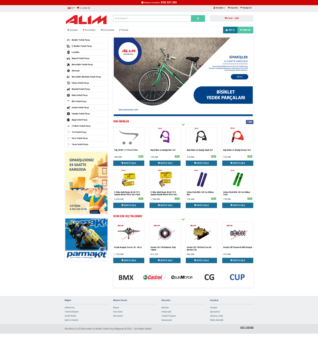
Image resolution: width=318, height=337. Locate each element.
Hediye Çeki (166, 312)
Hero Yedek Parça (80, 138)
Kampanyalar (166, 320)
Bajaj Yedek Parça (79, 120)
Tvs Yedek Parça (79, 132)
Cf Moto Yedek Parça (81, 126)
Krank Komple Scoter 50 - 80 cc (128, 247)
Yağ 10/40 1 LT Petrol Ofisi (126, 150)
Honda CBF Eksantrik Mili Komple (237, 247)
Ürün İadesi (118, 312)
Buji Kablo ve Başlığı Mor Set (163, 150)
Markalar (165, 307)
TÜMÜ (249, 122)
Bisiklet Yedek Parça (81, 40)
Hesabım (213, 307)
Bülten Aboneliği (216, 320)
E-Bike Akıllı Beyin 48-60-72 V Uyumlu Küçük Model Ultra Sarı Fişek (164, 194)
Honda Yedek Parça (80, 107)
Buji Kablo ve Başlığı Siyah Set (200, 150)
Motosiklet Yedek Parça (82, 64)
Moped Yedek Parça (80, 58)
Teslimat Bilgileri (72, 312)
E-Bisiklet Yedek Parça (82, 46)
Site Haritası (118, 316)
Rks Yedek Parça (79, 101)
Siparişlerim (215, 312)
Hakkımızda (70, 307)
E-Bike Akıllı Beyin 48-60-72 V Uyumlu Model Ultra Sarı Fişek (127, 193)
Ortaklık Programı (168, 316)
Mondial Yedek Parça (81, 89)
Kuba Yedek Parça (79, 95)
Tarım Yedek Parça (80, 144)
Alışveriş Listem (216, 316)
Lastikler (76, 52)
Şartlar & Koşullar (72, 320)
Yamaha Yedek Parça (81, 114)
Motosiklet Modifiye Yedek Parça (86, 77)
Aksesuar (76, 71)
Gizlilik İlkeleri (70, 316)
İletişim (116, 307)
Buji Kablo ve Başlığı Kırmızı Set (237, 150)
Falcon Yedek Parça (80, 83)
